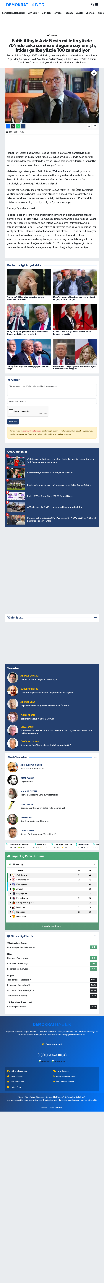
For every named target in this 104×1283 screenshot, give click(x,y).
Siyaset (58, 13)
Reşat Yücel (26, 804)
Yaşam (69, 13)
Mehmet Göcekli (29, 676)
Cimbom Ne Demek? (55, 1097)
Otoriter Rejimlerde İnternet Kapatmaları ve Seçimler (47, 693)
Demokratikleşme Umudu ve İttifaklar (39, 795)
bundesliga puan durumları (55, 1100)
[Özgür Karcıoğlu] (12, 743)
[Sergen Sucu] (12, 819)
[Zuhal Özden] (12, 717)
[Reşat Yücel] (12, 806)
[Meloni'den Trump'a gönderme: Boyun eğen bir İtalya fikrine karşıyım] (75, 352)
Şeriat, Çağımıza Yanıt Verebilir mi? (38, 834)
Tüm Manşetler (17, 1082)
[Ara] (92, 5)
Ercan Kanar (27, 727)
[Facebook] (40, 1055)
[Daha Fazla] (23, 126)
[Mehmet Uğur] (12, 704)
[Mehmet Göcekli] (12, 678)
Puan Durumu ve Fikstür (66, 1076)
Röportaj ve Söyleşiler (34, 1097)
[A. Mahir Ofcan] (12, 793)
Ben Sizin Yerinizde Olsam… (34, 821)
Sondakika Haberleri (13, 13)
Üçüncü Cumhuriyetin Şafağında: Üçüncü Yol (42, 808)
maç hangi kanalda (89, 1100)
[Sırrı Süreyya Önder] (12, 767)
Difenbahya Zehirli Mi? (75, 1097)
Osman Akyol (27, 831)
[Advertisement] (52, 569)
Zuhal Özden (27, 715)
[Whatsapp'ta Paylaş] (18, 126)
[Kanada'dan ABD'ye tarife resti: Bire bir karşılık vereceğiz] (75, 317)
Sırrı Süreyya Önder (31, 765)
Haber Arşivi (16, 1087)
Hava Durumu (63, 1071)
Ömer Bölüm (27, 778)
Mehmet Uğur (27, 702)
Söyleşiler (33, 13)
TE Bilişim (59, 1108)
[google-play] (58, 1061)
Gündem (46, 13)
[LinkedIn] (54, 1055)
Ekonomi (90, 13)
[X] (45, 1055)
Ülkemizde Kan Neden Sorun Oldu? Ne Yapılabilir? (45, 745)
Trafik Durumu (16, 1076)
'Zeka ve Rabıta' (61, 171)
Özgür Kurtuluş (29, 689)
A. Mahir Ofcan (28, 791)
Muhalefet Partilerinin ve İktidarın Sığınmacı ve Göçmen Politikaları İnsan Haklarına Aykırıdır (56, 732)
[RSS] (64, 1055)
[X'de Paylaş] (13, 126)
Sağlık (79, 13)
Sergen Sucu (27, 818)
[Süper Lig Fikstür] (95, 936)
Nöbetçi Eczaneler (19, 1071)
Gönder (13, 422)
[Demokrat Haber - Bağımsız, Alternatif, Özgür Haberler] (25, 5)
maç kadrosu (73, 1100)
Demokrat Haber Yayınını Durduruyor (38, 679)
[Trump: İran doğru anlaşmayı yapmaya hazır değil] (29, 352)
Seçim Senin (26, 782)
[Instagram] (49, 1055)
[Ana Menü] (96, 5)
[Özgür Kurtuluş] (12, 691)
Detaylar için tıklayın (52, 926)
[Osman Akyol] (12, 832)
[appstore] (44, 1061)
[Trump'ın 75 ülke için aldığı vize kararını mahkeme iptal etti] (29, 282)
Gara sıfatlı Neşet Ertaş (32, 769)
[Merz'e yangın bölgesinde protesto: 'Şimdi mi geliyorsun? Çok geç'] (75, 282)
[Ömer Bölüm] (12, 780)
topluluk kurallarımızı (32, 431)
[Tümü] (95, 617)
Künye (20, 1097)
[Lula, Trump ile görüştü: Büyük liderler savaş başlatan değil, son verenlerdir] (29, 317)
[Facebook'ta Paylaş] (8, 126)
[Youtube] (59, 1055)
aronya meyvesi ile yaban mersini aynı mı (24, 1100)
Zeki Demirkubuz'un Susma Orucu (37, 719)
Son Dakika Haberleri (65, 1082)
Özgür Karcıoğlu (29, 741)
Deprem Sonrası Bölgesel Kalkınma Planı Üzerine (44, 706)
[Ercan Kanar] (12, 730)
